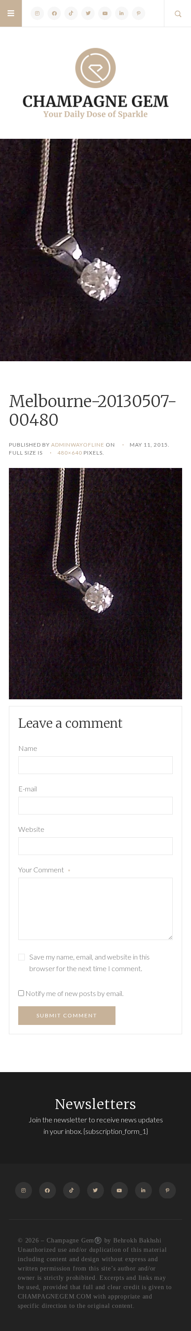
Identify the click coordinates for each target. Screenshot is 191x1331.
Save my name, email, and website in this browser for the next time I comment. (89, 962)
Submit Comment (66, 1015)
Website (31, 829)
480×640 (69, 452)
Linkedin (121, 13)
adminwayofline (77, 444)
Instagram (37, 13)
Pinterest (138, 13)
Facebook (54, 13)
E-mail (27, 788)
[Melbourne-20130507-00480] (95, 582)
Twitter (88, 13)
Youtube (104, 13)
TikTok (71, 13)
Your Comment (44, 870)
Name (27, 748)
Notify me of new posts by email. (74, 993)
